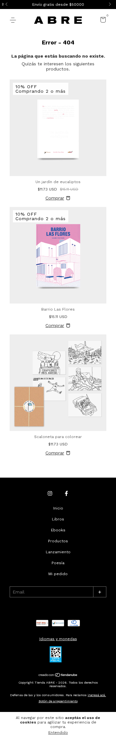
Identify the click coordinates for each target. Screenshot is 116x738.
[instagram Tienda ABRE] (50, 493)
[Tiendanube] (58, 675)
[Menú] (14, 20)
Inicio (58, 508)
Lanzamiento (58, 552)
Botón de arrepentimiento (58, 701)
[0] (102, 20)
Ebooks (58, 530)
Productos (58, 541)
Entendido (58, 732)
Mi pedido (58, 574)
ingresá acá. (97, 695)
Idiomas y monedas (58, 639)
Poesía (58, 563)
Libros (58, 519)
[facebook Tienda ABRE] (66, 493)
